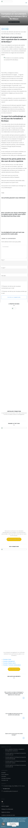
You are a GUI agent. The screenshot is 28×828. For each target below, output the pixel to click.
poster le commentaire (14, 297)
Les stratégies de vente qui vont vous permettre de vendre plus (14, 228)
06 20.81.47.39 (6, 788)
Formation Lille (4, 780)
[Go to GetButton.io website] (3, 826)
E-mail (3, 268)
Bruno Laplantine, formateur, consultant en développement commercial (14, 750)
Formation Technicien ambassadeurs (12, 665)
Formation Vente (7, 659)
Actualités (3, 772)
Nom (3, 260)
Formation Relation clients (9, 663)
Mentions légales (5, 806)
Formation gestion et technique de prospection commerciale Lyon (15, 754)
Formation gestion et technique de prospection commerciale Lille (15, 766)
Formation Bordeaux (6, 778)
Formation (3, 776)
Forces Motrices (4, 774)
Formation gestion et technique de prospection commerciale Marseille (15, 758)
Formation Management (9, 661)
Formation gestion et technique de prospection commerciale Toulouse (15, 762)
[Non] (26, 822)
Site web (3, 275)
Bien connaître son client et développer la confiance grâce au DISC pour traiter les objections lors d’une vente (14, 209)
